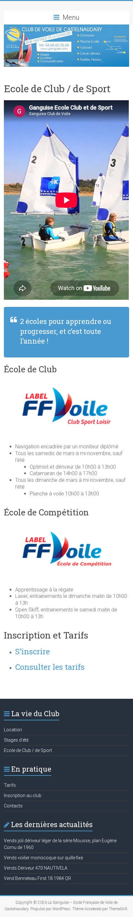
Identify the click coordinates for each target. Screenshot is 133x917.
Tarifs (10, 785)
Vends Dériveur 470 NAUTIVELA (35, 868)
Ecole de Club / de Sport (28, 750)
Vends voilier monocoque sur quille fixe (43, 857)
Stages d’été (16, 740)
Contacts (13, 805)
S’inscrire (32, 651)
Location (13, 729)
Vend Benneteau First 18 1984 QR (37, 878)
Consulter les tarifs (50, 667)
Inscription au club (22, 795)
